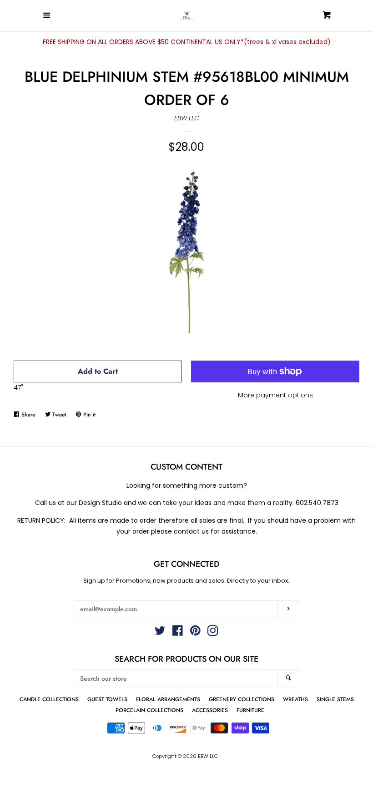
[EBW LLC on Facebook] (177, 632)
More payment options (275, 395)
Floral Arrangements (168, 699)
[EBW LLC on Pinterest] (195, 632)
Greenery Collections (241, 699)
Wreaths (295, 699)
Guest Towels (107, 699)
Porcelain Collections (149, 710)
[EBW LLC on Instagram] (212, 632)
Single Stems (335, 699)
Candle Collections (49, 699)
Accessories (210, 710)
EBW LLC (186, 118)
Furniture (250, 710)
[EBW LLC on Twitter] (160, 632)
